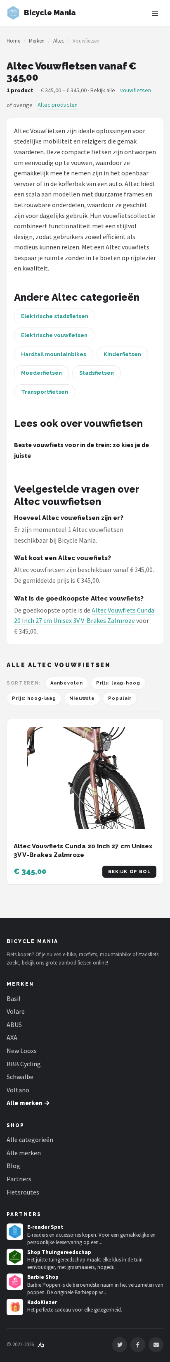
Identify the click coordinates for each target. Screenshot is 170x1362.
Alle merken (24, 1153)
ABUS (14, 1024)
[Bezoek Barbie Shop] (15, 1281)
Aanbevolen (66, 683)
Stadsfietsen (96, 373)
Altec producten (58, 104)
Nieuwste (82, 698)
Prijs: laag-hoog (118, 683)
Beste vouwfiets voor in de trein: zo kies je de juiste (81, 450)
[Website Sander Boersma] (41, 1344)
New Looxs (22, 1050)
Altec (58, 40)
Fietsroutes (23, 1192)
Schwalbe (20, 1076)
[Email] (156, 1344)
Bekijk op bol (129, 871)
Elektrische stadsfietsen (54, 316)
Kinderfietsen (122, 354)
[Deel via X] (119, 1344)
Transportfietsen (44, 392)
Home (13, 40)
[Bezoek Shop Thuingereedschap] (15, 1257)
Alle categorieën (30, 1139)
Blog (13, 1165)
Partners (19, 1179)
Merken (37, 40)
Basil (14, 998)
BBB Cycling (24, 1064)
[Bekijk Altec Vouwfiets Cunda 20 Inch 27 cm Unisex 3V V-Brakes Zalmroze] (85, 778)
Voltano (18, 1090)
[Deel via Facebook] (137, 1344)
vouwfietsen (135, 90)
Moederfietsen (41, 373)
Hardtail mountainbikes (53, 354)
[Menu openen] (155, 13)
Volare (16, 1011)
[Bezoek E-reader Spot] (15, 1231)
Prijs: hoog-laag (34, 698)
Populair (120, 698)
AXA (12, 1037)
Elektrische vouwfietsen (54, 335)
